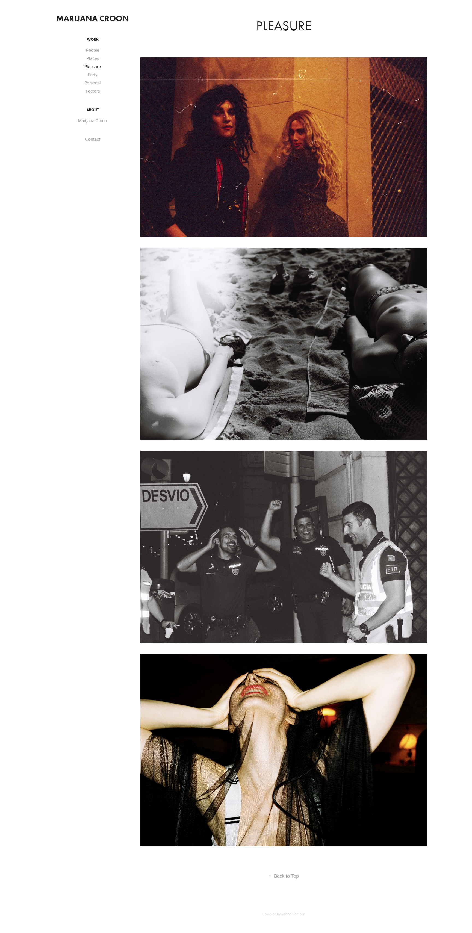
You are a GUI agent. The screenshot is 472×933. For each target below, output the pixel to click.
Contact (92, 139)
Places (93, 58)
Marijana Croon (92, 18)
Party (93, 75)
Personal (92, 83)
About (93, 110)
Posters (93, 91)
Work (93, 39)
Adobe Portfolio (293, 913)
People (92, 50)
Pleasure (92, 66)
